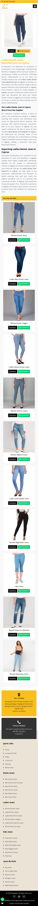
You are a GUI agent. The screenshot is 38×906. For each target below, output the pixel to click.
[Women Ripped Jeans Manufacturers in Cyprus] (19, 436)
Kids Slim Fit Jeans (11, 852)
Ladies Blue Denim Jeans (13, 816)
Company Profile (11, 753)
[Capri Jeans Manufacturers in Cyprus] (19, 568)
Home (7, 750)
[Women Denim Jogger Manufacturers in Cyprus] (19, 305)
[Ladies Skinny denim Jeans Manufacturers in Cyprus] (19, 349)
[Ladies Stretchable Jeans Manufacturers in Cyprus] (19, 480)
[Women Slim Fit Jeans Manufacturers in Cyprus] (19, 393)
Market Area (9, 767)
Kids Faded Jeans (11, 841)
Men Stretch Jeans (11, 790)
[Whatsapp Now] (2, 899)
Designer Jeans (10, 878)
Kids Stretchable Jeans (13, 845)
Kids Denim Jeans (11, 838)
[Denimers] (5, 6)
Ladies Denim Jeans (12, 812)
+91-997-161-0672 (9, 1)
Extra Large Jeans (11, 871)
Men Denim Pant (10, 797)
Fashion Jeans (10, 882)
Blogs (7, 757)
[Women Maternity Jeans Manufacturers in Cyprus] (19, 656)
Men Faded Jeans (11, 793)
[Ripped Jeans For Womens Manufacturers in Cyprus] (19, 612)
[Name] (35, 6)
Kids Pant (8, 856)
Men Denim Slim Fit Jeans (14, 783)
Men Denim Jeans (11, 779)
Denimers (14, 893)
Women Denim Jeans (12, 808)
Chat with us (20, 55)
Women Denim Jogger (12, 819)
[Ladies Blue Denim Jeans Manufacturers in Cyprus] (19, 261)
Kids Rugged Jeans (11, 849)
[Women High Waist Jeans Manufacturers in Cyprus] (19, 524)
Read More (12, 240)
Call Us (12, 51)
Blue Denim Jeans (11, 786)
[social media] (14, 896)
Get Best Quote (24, 51)
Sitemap (8, 764)
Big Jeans (8, 867)
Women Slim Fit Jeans (12, 826)
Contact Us (19, 734)
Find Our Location (19, 711)
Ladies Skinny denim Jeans (14, 823)
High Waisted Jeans (11, 885)
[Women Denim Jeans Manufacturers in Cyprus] (19, 217)
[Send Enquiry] (19, 30)
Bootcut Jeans (10, 874)
